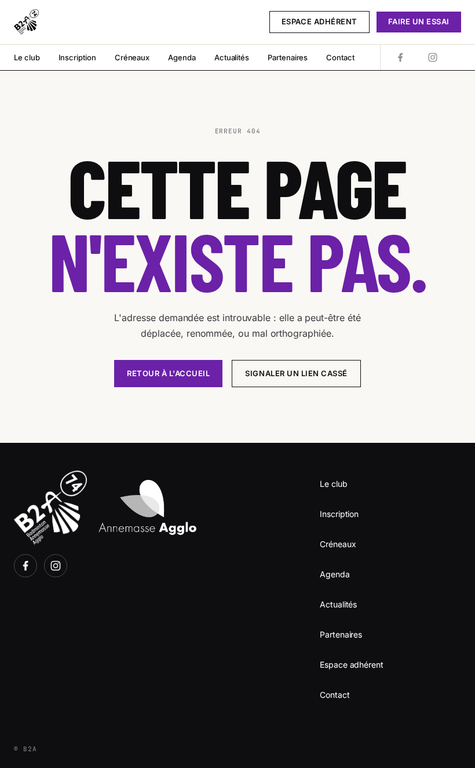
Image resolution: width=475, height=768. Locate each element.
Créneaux (132, 57)
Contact (340, 57)
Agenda (182, 57)
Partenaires (288, 57)
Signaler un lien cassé (296, 373)
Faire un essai (419, 21)
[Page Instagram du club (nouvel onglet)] (432, 57)
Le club (27, 57)
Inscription (77, 57)
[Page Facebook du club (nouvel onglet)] (400, 57)
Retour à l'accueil (168, 373)
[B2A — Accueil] (26, 22)
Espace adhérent (319, 21)
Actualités (231, 57)
